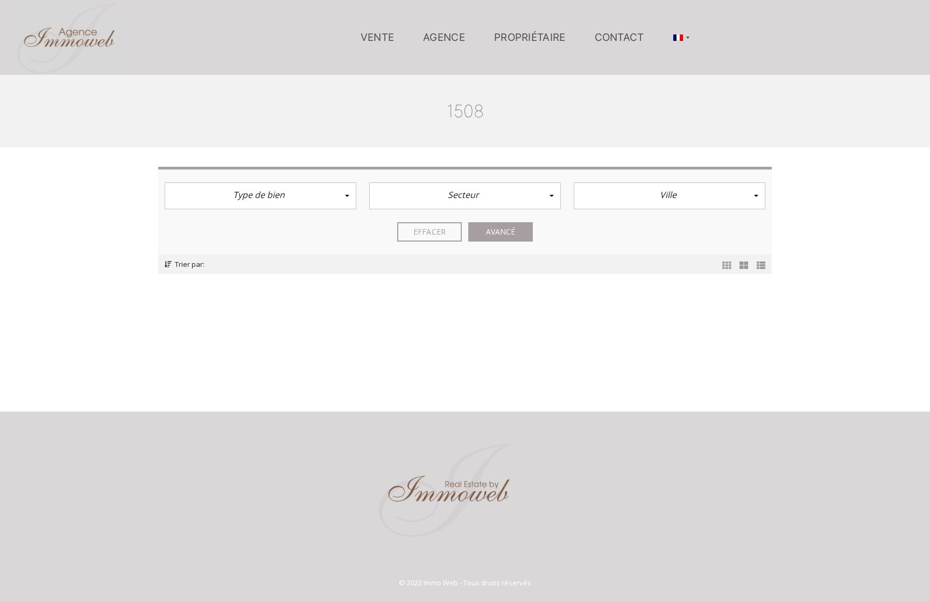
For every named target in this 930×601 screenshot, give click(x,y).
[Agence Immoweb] (67, 37)
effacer (429, 232)
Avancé (501, 232)
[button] (260, 195)
